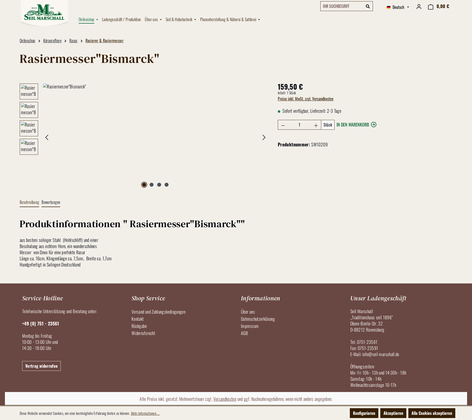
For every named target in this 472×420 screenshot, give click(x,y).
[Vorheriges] (46, 136)
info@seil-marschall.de (380, 354)
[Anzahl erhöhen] (316, 125)
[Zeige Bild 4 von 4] (167, 185)
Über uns (248, 311)
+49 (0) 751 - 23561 (40, 323)
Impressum (250, 326)
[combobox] (341, 6)
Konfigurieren (364, 413)
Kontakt (138, 319)
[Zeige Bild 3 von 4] (159, 185)
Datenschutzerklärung (258, 319)
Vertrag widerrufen (41, 366)
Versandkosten (224, 399)
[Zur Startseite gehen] (44, 13)
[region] (144, 136)
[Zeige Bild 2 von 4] (152, 185)
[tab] (29, 202)
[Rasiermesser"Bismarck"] (155, 136)
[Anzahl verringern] (283, 125)
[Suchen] (368, 6)
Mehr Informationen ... (145, 413)
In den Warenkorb (353, 124)
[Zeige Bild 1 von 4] (144, 185)
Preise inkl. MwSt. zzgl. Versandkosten (305, 99)
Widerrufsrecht (143, 333)
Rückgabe (139, 326)
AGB (244, 333)
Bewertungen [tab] (51, 202)
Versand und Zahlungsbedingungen (158, 311)
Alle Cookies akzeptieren (432, 413)
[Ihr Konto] (419, 6)
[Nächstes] (264, 136)
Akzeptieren (393, 413)
